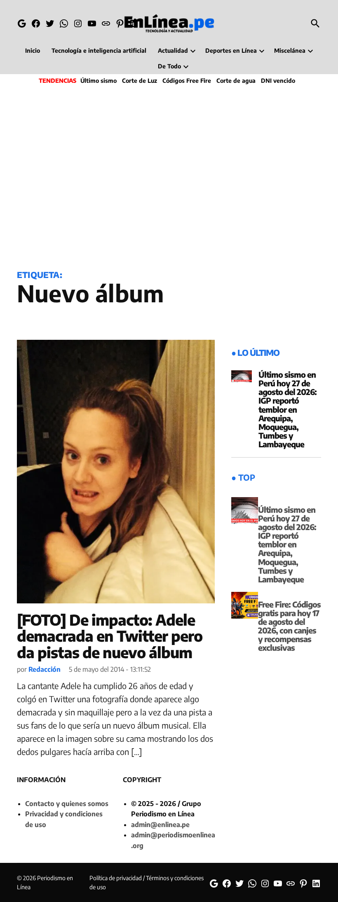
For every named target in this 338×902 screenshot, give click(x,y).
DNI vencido (278, 80)
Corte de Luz (139, 80)
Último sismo (98, 80)
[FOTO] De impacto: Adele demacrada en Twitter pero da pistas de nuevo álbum (109, 635)
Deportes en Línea (231, 50)
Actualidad (173, 50)
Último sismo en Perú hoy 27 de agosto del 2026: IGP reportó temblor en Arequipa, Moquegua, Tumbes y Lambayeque (287, 409)
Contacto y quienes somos (66, 803)
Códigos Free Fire (186, 80)
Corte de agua (236, 80)
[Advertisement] (169, 175)
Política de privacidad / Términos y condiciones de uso (146, 882)
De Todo (169, 66)
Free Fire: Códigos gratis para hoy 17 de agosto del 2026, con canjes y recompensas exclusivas (289, 626)
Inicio (32, 50)
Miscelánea (289, 50)
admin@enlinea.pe (160, 824)
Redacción (44, 669)
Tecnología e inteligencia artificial (99, 50)
